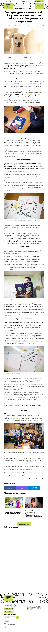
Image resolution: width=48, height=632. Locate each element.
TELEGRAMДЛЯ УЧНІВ (34, 488)
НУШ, (33, 510)
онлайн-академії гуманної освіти (33, 94)
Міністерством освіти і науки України (34, 608)
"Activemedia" (15, 627)
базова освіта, (12, 25)
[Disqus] (24, 544)
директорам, (13, 509)
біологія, (21, 25)
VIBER (21, 488)
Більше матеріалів (24, 524)
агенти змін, (28, 509)
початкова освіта (9, 510)
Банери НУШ (7, 611)
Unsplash (28, 476)
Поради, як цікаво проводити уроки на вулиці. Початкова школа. (13, 514)
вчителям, (26, 25)
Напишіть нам (38, 1)
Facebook (9, 488)
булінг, (33, 509)
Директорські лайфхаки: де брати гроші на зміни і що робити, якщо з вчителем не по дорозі (33, 516)
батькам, (17, 25)
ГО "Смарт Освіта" (37, 606)
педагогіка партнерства (30, 512)
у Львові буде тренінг (15, 418)
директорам (31, 25)
